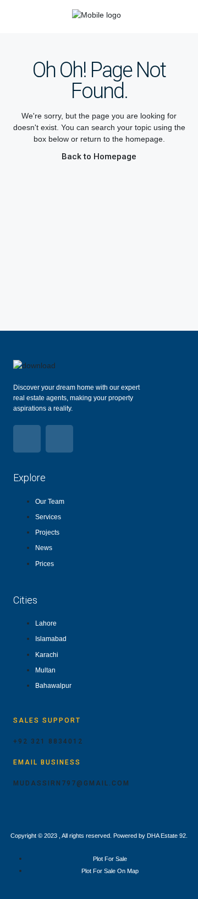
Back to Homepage (99, 157)
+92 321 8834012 (48, 741)
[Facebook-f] (27, 439)
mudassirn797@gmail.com (71, 783)
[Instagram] (59, 439)
